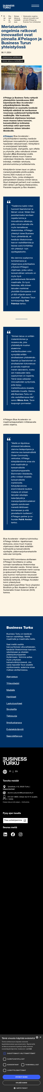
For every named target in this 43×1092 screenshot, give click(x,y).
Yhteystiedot (12, 683)
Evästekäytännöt (15, 729)
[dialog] (21, 1063)
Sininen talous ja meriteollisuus (12, 61)
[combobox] (37, 1037)
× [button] (40, 1037)
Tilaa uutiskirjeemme (13, 820)
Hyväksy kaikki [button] (21, 1077)
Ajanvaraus (12, 677)
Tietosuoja (11, 716)
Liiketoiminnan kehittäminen (12, 57)
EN (16, 772)
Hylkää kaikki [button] (21, 1083)
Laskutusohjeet (14, 704)
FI (10, 772)
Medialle (10, 690)
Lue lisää (29, 1049)
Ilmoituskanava (14, 723)
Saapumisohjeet (9, 789)
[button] (21, 1088)
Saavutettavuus (14, 736)
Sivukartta (11, 709)
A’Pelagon (8, 136)
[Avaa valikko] (35, 6)
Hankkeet (11, 697)
